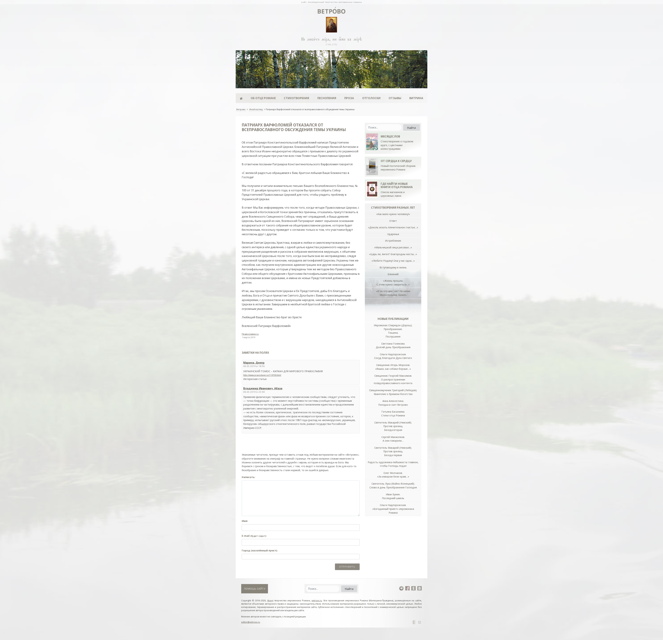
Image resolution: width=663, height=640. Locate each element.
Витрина (416, 98)
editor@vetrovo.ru (250, 622)
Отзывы (395, 98)
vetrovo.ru (316, 600)
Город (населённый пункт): (260, 550)
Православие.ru (250, 334)
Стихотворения (296, 98)
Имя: (245, 521)
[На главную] (331, 2)
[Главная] (241, 98)
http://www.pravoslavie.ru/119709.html (262, 375)
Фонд (270, 600)
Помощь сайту (254, 588)
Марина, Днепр (254, 362)
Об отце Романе (263, 98)
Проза (349, 98)
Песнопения (326, 98)
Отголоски (371, 98)
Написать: (248, 477)
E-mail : (254, 535)
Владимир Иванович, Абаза (262, 388)
